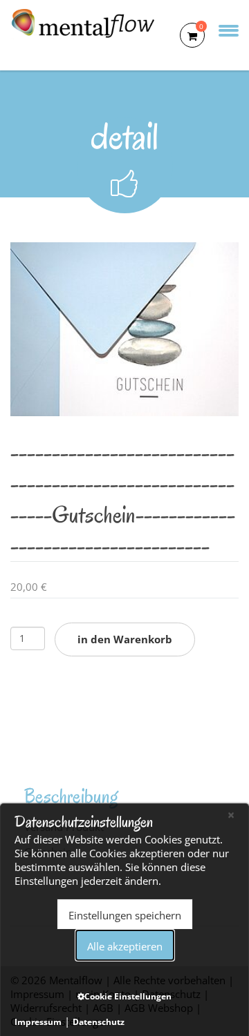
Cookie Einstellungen (128, 996)
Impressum (38, 1022)
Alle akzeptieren (125, 946)
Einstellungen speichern (124, 915)
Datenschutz (98, 1022)
